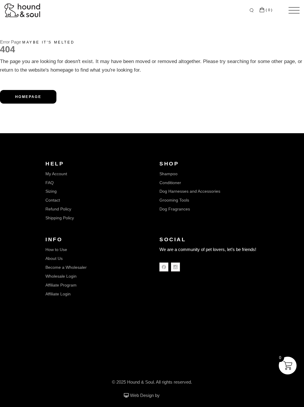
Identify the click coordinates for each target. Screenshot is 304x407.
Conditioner (170, 182)
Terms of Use (142, 368)
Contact (52, 200)
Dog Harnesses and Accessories (189, 191)
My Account (56, 173)
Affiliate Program (61, 285)
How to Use (56, 249)
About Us (54, 258)
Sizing (51, 191)
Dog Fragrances (174, 209)
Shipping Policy (59, 217)
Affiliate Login (58, 294)
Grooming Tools (174, 200)
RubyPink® (170, 395)
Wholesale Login (61, 276)
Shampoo (168, 173)
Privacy (166, 368)
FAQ (49, 182)
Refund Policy (58, 209)
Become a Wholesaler (66, 267)
